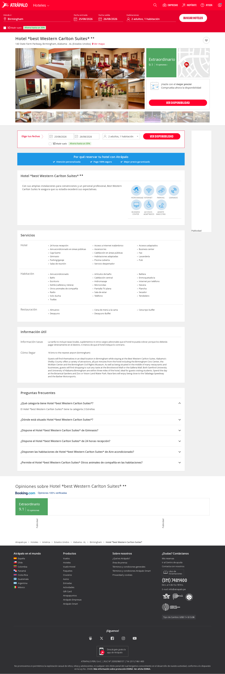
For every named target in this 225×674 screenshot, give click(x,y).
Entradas (67, 583)
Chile (20, 562)
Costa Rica (23, 574)
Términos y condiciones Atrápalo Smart (131, 570)
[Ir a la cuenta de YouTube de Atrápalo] (135, 639)
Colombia (22, 566)
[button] (206, 40)
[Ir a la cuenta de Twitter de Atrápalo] (101, 639)
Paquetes (67, 570)
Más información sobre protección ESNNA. (113, 669)
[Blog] (90, 638)
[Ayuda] (206, 5)
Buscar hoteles (193, 18)
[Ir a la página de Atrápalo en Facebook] (112, 639)
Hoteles (34, 542)
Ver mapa (99, 43)
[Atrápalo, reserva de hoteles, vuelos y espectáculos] (15, 5)
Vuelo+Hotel (69, 566)
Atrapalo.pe (21, 542)
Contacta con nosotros (173, 566)
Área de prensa (119, 562)
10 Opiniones (161, 64)
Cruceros (67, 574)
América (46, 542)
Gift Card (67, 591)
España (21, 558)
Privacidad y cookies (122, 574)
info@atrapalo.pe (177, 589)
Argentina (22, 583)
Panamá (22, 570)
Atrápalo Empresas (72, 599)
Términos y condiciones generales (128, 566)
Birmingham (96, 542)
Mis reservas (168, 558)
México (21, 587)
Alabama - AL (79, 542)
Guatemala (23, 579)
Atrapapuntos (70, 595)
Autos (66, 579)
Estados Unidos (61, 542)
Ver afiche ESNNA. (142, 669)
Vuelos (66, 558)
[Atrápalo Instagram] (124, 639)
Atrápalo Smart (70, 603)
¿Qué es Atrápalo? (121, 558)
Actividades (68, 587)
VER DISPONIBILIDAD (178, 103)
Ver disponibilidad (161, 136)
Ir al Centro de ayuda (172, 562)
